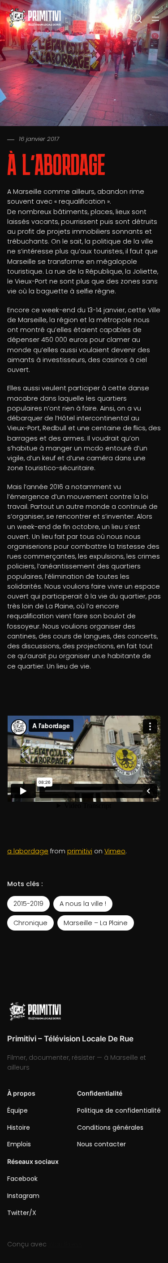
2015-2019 (28, 903)
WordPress (65, 1244)
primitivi (79, 851)
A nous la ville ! (83, 903)
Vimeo (114, 851)
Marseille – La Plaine (96, 922)
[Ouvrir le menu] (155, 18)
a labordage (27, 851)
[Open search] (137, 19)
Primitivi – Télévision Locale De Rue (70, 1038)
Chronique (30, 922)
